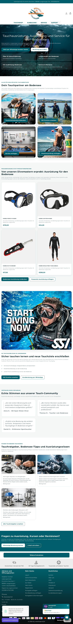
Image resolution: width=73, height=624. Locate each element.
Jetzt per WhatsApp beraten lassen (15, 49)
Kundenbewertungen (55, 593)
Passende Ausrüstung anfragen (42, 279)
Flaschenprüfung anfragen (50, 153)
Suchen (51, 575)
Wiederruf (52, 583)
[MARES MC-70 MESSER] (19, 247)
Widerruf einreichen (36, 555)
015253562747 (8, 597)
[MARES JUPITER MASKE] (54, 199)
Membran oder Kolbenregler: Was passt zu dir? (15, 510)
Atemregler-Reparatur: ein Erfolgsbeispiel (14, 476)
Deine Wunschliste (31, 577)
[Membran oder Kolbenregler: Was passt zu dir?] (19, 497)
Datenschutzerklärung (55, 590)
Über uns (51, 577)
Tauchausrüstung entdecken (15, 120)
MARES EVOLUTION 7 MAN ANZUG (48, 265)
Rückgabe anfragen (31, 590)
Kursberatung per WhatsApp (32, 377)
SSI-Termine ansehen (48, 120)
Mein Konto (28, 585)
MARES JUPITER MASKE (45, 218)
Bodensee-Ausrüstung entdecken (15, 279)
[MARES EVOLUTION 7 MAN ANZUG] (54, 247)
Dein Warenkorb (30, 580)
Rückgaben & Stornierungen (34, 595)
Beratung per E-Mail (40, 49)
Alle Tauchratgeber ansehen (13, 524)
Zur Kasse (28, 583)
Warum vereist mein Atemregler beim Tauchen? (52, 476)
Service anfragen (11, 153)
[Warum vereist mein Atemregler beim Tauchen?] (54, 464)
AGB (50, 580)
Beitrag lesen (6, 483)
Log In (27, 575)
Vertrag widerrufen (63, 620)
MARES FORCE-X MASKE (9, 218)
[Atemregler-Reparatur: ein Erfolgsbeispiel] (19, 464)
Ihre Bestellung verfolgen (33, 593)
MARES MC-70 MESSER (9, 265)
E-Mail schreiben (33, 545)
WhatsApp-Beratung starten (13, 545)
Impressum (52, 585)
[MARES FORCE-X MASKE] (19, 199)
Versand (51, 588)
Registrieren (29, 588)
